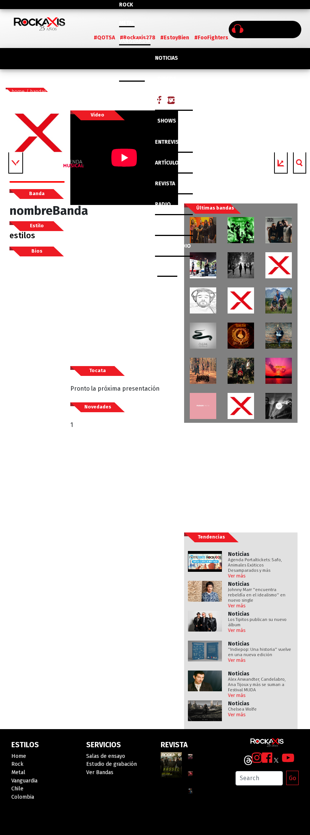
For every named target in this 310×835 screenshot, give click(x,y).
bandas (38, 91)
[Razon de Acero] (203, 230)
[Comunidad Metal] (241, 300)
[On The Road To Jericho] (241, 265)
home (18, 91)
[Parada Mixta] (203, 406)
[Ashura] (241, 406)
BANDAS (167, 267)
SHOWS (166, 121)
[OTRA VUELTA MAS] (278, 300)
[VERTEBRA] (241, 230)
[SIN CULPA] (203, 336)
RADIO (163, 204)
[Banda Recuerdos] (203, 300)
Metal (127, 23)
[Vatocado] (278, 265)
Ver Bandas (99, 772)
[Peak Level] (278, 230)
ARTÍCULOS (168, 163)
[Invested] (203, 371)
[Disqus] (124, 567)
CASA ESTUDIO (173, 246)
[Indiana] (278, 406)
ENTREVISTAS (171, 142)
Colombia (132, 77)
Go (292, 778)
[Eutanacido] (203, 265)
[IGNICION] (241, 371)
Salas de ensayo (105, 756)
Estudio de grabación (111, 764)
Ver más (237, 576)
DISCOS (167, 79)
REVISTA (165, 183)
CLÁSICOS (167, 100)
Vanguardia (134, 41)
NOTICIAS (166, 58)
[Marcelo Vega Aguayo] (278, 371)
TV (158, 225)
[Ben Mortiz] (278, 336)
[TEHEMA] (241, 336)
